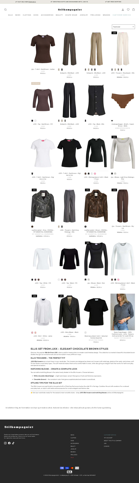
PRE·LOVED (96, 15)
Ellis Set (37, 348)
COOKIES (106, 446)
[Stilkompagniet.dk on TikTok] (13, 443)
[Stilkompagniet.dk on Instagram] (5, 443)
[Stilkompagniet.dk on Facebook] (9, 443)
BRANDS (106, 15)
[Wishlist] (128, 9)
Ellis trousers (39, 358)
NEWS (17, 15)
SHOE (36, 15)
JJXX (54, 348)
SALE (10, 15)
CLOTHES (27, 15)
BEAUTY (59, 15)
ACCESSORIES (47, 15)
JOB (105, 443)
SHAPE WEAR (71, 15)
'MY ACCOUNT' (108, 438)
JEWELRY (84, 15)
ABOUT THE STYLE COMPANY (112, 440)
